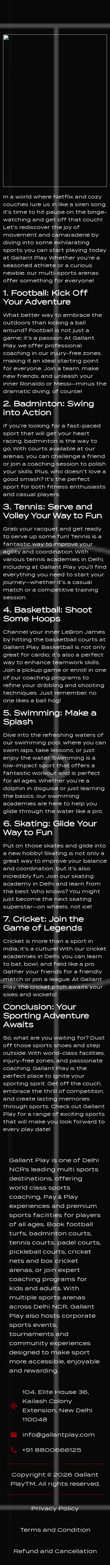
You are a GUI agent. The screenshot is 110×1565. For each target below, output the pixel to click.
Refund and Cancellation (55, 1551)
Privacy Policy (55, 1508)
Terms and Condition (55, 1530)
